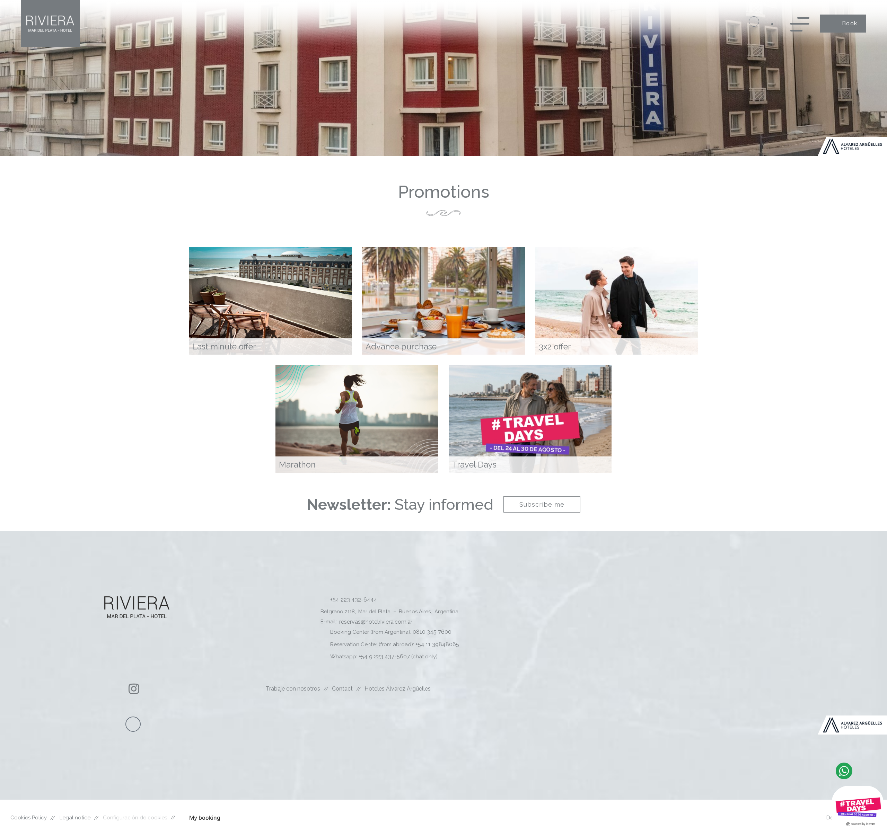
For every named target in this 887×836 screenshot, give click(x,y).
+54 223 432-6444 (353, 599)
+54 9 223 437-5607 (384, 656)
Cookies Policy (28, 818)
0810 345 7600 (431, 632)
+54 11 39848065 (437, 644)
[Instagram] (134, 689)
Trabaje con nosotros (293, 688)
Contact (342, 688)
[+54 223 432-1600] (754, 21)
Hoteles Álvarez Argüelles (398, 688)
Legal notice (75, 818)
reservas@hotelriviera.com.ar (375, 622)
